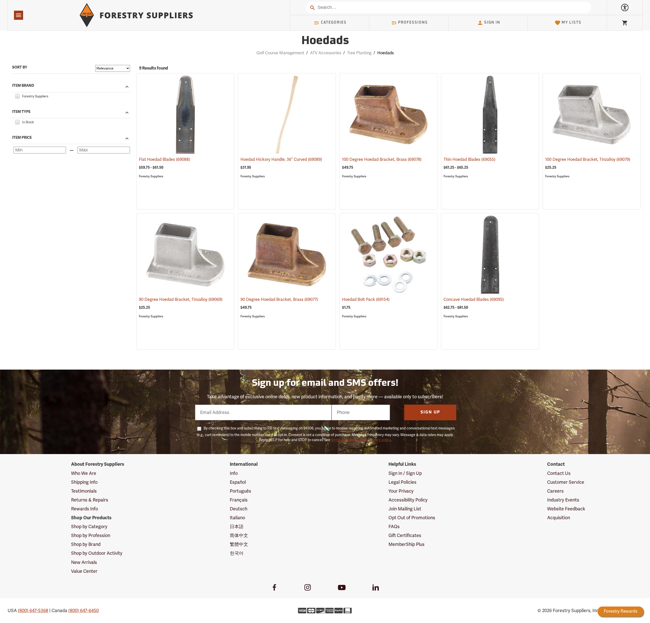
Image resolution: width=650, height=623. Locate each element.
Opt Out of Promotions (411, 518)
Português (240, 491)
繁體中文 (239, 544)
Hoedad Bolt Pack (365, 299)
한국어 (236, 553)
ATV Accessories (325, 53)
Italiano (237, 518)
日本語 (236, 526)
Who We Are (83, 473)
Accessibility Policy (408, 500)
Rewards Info (84, 509)
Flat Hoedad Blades (164, 159)
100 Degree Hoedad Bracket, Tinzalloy (587, 159)
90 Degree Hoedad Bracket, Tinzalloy (180, 299)
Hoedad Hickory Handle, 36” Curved (281, 159)
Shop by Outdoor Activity (96, 553)
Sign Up (430, 412)
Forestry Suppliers (151, 176)
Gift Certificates (404, 535)
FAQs (394, 526)
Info (234, 473)
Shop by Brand (86, 544)
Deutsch (238, 509)
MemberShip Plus (406, 544)
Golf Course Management (280, 53)
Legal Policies (402, 482)
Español (238, 482)
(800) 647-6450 (83, 610)
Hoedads (325, 41)
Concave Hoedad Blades (474, 299)
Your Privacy (401, 491)
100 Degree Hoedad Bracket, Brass (381, 159)
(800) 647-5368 (33, 610)
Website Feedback (566, 509)
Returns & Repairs (89, 500)
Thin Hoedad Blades (469, 159)
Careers (555, 491)
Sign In (492, 23)
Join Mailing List (404, 509)
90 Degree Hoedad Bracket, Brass (279, 299)
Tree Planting (359, 53)
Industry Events (563, 500)
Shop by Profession (90, 535)
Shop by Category (89, 526)
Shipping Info (84, 482)
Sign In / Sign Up (405, 473)
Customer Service (565, 482)
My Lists (571, 23)
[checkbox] (17, 95)
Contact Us (559, 473)
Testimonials (84, 491)
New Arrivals (84, 562)
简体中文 (239, 535)
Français (239, 500)
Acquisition (558, 518)
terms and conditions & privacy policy (361, 440)
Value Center (84, 571)
